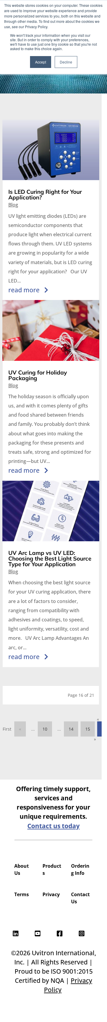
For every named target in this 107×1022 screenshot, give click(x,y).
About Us (21, 869)
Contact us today (53, 826)
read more (24, 290)
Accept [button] (40, 61)
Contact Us (80, 898)
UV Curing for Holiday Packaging (37, 375)
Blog (13, 204)
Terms (21, 894)
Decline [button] (66, 61)
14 (71, 729)
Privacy (51, 894)
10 (45, 729)
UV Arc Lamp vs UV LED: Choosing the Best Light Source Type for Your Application (49, 558)
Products (52, 869)
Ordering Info (80, 869)
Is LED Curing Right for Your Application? (45, 194)
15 (87, 729)
